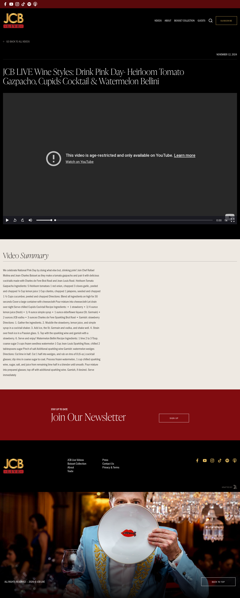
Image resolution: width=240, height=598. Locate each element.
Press (105, 460)
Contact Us (108, 463)
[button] (7, 220)
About (168, 20)
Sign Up (174, 418)
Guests (201, 20)
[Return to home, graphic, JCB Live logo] (13, 21)
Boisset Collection (184, 20)
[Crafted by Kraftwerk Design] (229, 487)
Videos (158, 20)
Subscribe (226, 20)
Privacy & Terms (110, 467)
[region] (120, 158)
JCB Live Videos (76, 460)
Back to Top (218, 581)
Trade (70, 471)
